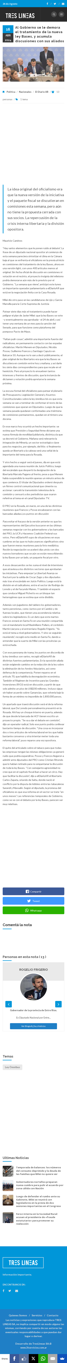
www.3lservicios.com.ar (33, 1347)
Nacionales (25, 91)
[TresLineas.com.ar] (20, 14)
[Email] (53, 1358)
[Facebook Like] (24, 1358)
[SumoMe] (62, 1358)
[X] (33, 1358)
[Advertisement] (33, 145)
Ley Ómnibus (12, 1067)
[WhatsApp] (43, 1358)
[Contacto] (63, 3)
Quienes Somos (18, 1315)
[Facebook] (49, 3)
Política (11, 91)
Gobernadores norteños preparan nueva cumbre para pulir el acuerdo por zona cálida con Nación (39, 1185)
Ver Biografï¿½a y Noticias (33, 1026)
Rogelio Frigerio (33, 969)
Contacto (52, 1315)
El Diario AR (41, 91)
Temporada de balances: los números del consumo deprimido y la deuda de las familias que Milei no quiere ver (38, 1170)
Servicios (37, 1315)
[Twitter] (56, 3)
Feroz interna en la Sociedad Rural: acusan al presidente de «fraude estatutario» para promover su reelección (37, 1218)
